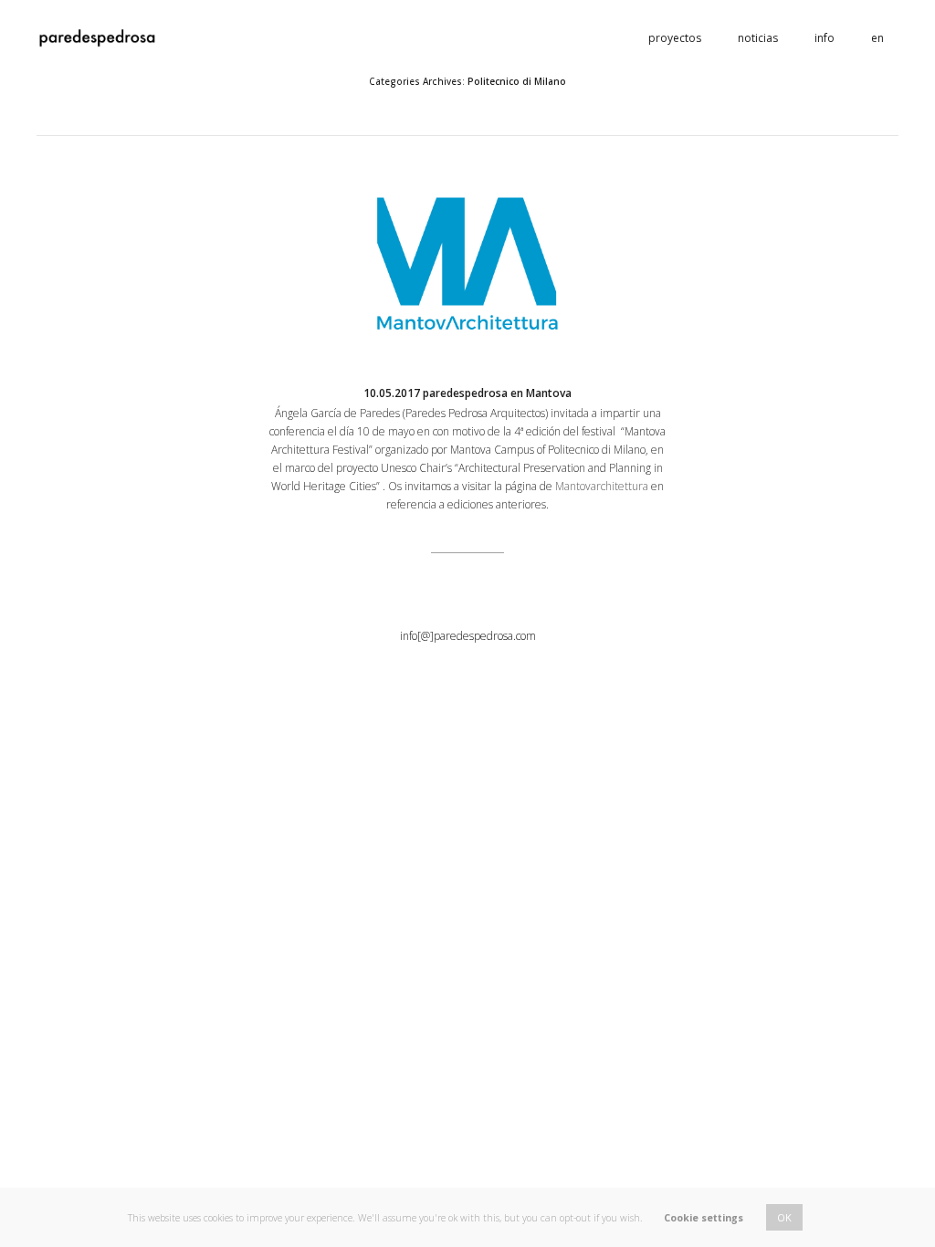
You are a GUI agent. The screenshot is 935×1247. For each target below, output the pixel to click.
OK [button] (784, 1217)
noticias (758, 38)
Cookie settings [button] (703, 1217)
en (877, 38)
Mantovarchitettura (601, 486)
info (824, 38)
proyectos (674, 38)
